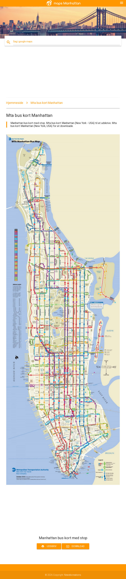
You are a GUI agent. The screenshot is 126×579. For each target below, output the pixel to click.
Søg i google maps (22, 41)
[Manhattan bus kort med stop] (63, 484)
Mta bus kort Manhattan (47, 103)
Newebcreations (72, 575)
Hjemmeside (14, 103)
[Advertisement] (63, 75)
